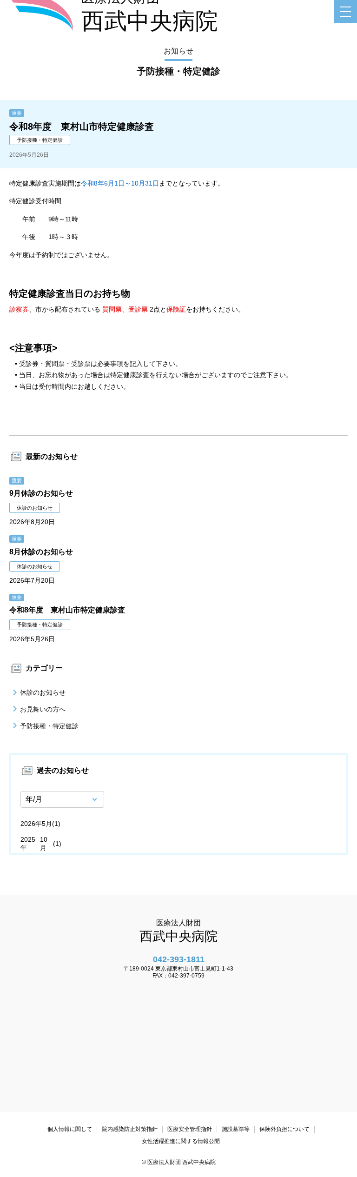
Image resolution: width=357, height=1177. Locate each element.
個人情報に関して (69, 1129)
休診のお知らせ (43, 692)
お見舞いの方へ (43, 709)
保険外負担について (284, 1129)
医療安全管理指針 (189, 1129)
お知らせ (178, 51)
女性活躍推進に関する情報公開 (181, 1141)
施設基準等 (236, 1129)
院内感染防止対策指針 (130, 1129)
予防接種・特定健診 (49, 726)
